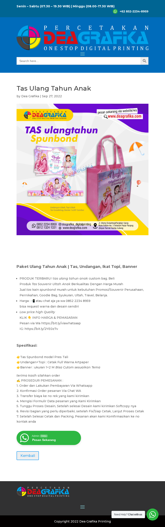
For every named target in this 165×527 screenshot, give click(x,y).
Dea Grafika (30, 96)
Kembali (27, 456)
